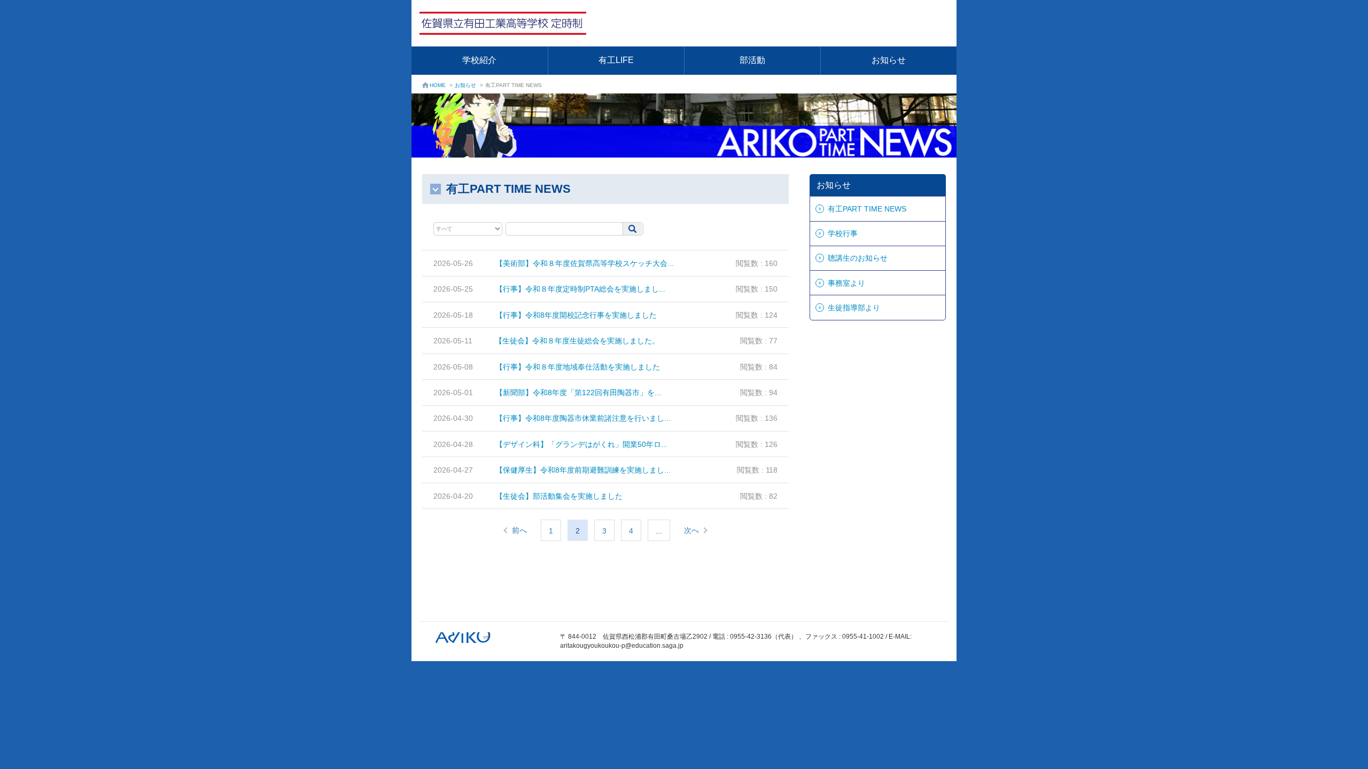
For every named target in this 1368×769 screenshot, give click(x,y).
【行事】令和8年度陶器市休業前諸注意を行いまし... (583, 418)
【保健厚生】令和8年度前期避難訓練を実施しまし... (583, 470)
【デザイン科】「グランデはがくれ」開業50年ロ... (581, 444)
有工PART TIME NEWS (867, 209)
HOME (438, 85)
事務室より (846, 283)
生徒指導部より (854, 307)
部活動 (752, 60)
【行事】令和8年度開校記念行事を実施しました (576, 315)
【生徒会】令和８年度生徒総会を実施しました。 (577, 340)
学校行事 (843, 233)
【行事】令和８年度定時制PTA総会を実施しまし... (580, 289)
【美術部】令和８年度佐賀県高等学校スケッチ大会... (584, 263)
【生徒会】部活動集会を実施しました (559, 496)
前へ (519, 530)
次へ (691, 530)
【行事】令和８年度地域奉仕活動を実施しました (577, 367)
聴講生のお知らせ (858, 258)
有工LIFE (616, 60)
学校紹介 (479, 60)
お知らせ (889, 60)
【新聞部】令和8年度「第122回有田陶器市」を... (578, 392)
